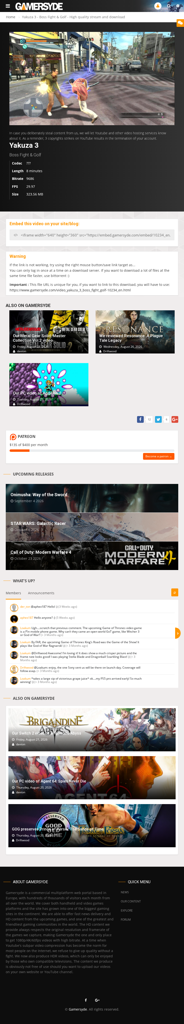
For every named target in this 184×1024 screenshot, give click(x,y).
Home (10, 17)
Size (15, 194)
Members (13, 593)
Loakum (25, 628)
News (125, 892)
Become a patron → (158, 456)
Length (17, 171)
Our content (131, 901)
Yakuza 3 (24, 145)
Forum (126, 920)
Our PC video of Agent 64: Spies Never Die (49, 781)
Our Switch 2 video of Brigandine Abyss (46, 733)
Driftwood (26, 667)
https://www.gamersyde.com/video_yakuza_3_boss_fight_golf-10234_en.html (70, 290)
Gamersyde (78, 1009)
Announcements (41, 593)
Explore (127, 910)
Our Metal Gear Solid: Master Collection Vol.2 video (39, 338)
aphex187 (26, 618)
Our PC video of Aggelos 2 (37, 393)
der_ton (25, 607)
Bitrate (17, 178)
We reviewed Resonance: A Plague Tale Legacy (131, 338)
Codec (17, 163)
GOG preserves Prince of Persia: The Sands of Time (58, 829)
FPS (15, 186)
